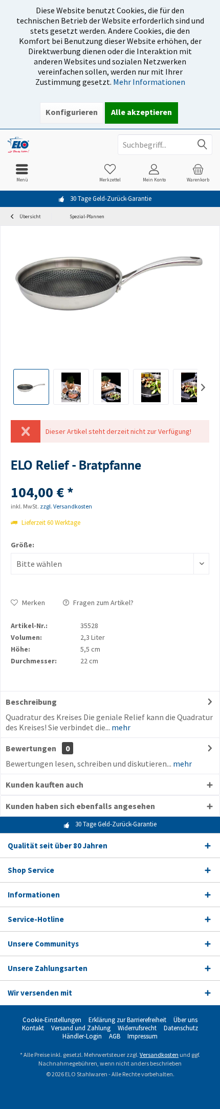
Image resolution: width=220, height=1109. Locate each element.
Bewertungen (31, 748)
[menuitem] (22, 173)
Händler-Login (82, 1036)
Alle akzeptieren (141, 112)
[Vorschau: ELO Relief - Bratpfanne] (31, 387)
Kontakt (33, 1028)
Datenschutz (181, 1028)
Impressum (142, 1036)
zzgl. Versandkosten (66, 506)
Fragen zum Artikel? (103, 602)
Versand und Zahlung (81, 1028)
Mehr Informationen (149, 82)
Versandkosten (159, 1054)
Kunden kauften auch (44, 784)
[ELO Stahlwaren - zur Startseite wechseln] (55, 144)
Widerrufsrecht (137, 1028)
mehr (120, 727)
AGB (114, 1036)
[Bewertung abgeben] (110, 478)
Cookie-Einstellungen (52, 1020)
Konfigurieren (72, 112)
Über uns (185, 1020)
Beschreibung (31, 702)
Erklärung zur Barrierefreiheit (127, 1020)
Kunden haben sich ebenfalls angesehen (80, 806)
